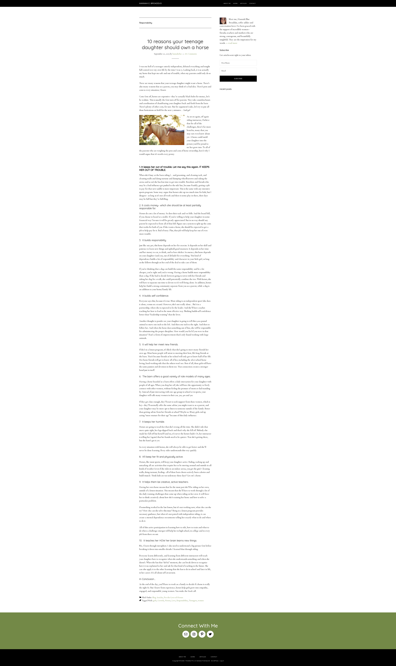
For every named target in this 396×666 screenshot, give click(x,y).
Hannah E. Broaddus (150, 3)
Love (174, 600)
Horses (168, 600)
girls (155, 600)
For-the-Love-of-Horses (173, 597)
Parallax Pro (190, 661)
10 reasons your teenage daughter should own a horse (175, 44)
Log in (222, 661)
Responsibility (182, 600)
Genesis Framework (203, 661)
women (201, 600)
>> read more (231, 43)
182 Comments (191, 54)
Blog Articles (157, 597)
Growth (161, 600)
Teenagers (193, 600)
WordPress (215, 661)
